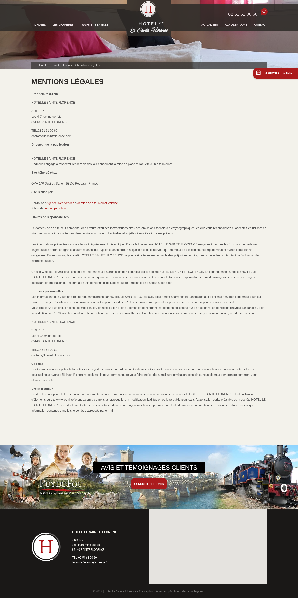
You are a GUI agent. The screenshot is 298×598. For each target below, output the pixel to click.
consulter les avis (149, 484)
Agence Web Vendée (60, 203)
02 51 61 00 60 (242, 14)
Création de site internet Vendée (97, 203)
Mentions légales (192, 591)
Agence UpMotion (167, 591)
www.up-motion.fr (56, 208)
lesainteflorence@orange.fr (90, 562)
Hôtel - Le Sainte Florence (56, 65)
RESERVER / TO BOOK (279, 72)
